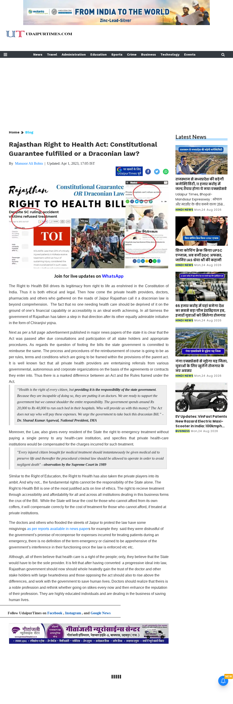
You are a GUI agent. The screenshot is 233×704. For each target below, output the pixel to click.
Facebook (54, 613)
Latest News (190, 136)
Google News (101, 613)
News (37, 54)
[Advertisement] (116, 90)
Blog (29, 132)
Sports (116, 54)
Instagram (73, 613)
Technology (170, 54)
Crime (132, 54)
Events (189, 54)
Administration (74, 54)
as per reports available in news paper (58, 529)
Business (148, 54)
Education (98, 54)
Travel (52, 54)
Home (14, 132)
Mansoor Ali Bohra (29, 163)
